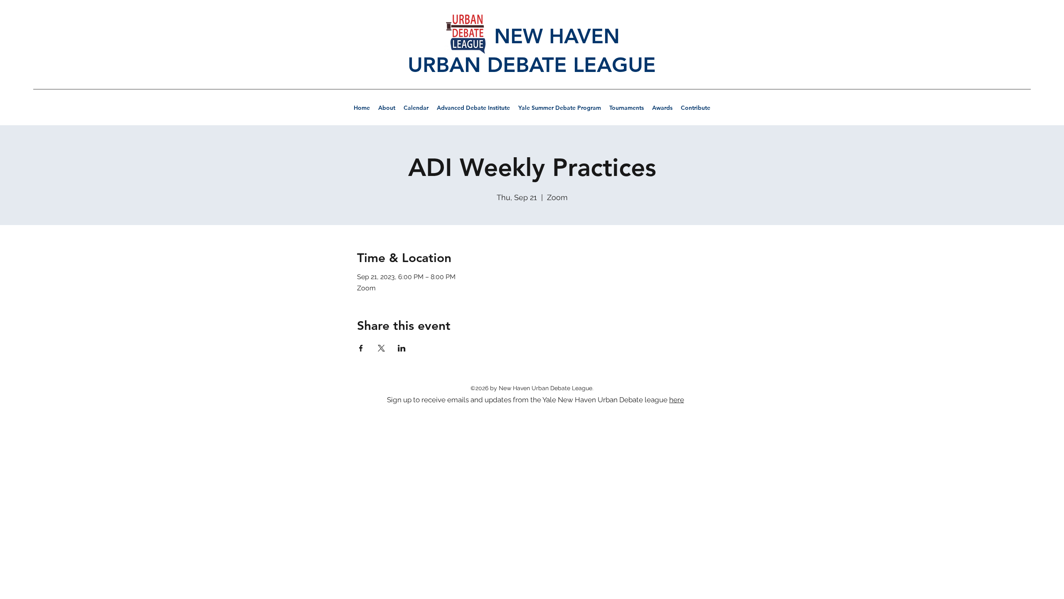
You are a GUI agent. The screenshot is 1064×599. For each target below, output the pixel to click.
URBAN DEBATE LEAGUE (532, 64)
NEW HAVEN (532, 36)
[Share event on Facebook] (361, 348)
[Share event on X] (381, 348)
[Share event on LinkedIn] (402, 348)
